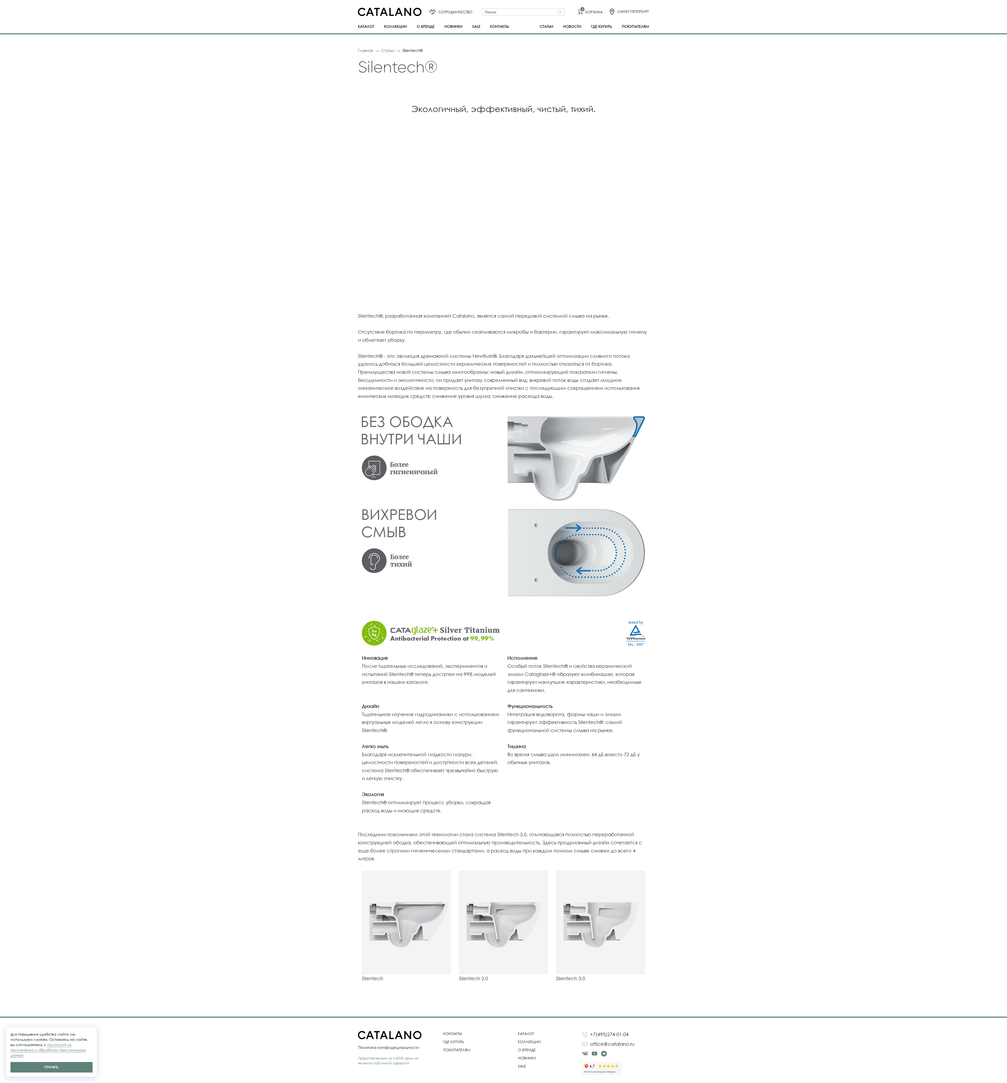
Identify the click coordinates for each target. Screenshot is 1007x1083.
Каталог (366, 26)
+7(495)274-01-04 (609, 1034)
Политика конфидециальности (388, 1047)
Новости (572, 26)
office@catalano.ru (612, 1044)
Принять (51, 1067)
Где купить (601, 26)
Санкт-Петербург (633, 11)
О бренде (426, 26)
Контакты (499, 26)
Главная (365, 50)
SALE (476, 26)
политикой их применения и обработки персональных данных (48, 1049)
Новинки (453, 26)
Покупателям (635, 26)
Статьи (546, 26)
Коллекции (395, 26)
